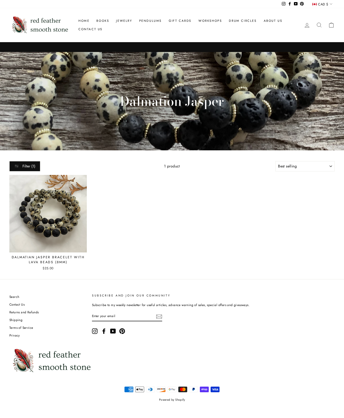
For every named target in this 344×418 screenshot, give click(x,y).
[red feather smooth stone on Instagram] (95, 331)
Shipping (15, 320)
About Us (273, 20)
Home (83, 20)
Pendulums (150, 20)
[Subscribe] (159, 316)
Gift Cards (180, 20)
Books (102, 20)
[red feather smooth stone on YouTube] (113, 331)
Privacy (14, 335)
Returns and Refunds (24, 312)
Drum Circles (242, 20)
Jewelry (124, 20)
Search (14, 296)
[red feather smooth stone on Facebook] (104, 331)
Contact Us (90, 29)
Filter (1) (28, 166)
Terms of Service (21, 327)
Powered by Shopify (172, 400)
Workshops (210, 20)
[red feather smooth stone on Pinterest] (122, 331)
